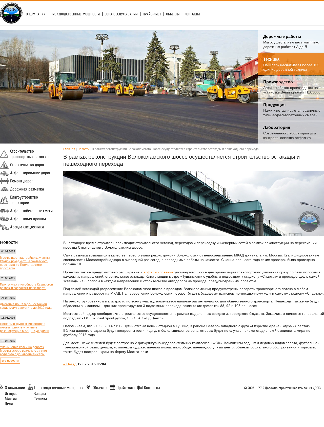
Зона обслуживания (121, 14)
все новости (10, 360)
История (11, 393)
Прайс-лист (152, 14)
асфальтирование (158, 272)
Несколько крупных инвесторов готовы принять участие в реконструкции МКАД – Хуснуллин (24, 327)
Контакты (192, 14)
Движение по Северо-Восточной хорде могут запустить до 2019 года (26, 306)
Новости (83, 149)
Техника (40, 398)
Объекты (172, 14)
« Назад (69, 364)
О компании (36, 14)
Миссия (11, 398)
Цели (9, 403)
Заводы (40, 393)
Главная (69, 149)
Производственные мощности (75, 14)
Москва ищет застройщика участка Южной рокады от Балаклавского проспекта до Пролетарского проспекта (25, 263)
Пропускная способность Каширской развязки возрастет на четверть (26, 286)
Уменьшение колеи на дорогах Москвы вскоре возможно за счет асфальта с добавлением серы (23, 350)
